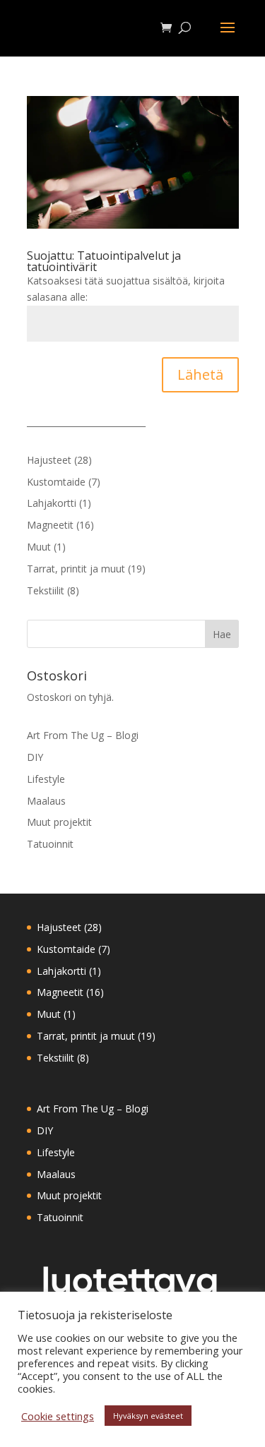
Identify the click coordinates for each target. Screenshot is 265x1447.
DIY (35, 757)
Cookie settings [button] (57, 1416)
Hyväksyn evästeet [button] (148, 1415)
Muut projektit (59, 822)
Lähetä (200, 374)
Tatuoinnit (50, 844)
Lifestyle (46, 779)
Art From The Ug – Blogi (83, 735)
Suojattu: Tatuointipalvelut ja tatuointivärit (104, 261)
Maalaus (46, 800)
